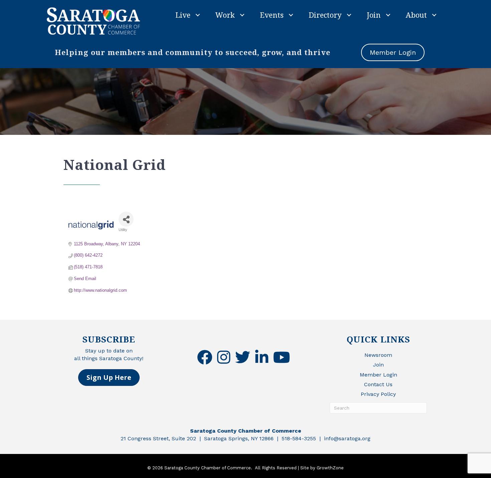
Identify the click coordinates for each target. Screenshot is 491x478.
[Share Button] (126, 219)
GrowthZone (330, 467)
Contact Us (378, 384)
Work (225, 15)
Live (182, 15)
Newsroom (378, 355)
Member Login (378, 375)
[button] (109, 377)
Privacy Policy (378, 394)
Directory (325, 15)
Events (272, 15)
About (416, 15)
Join (374, 15)
